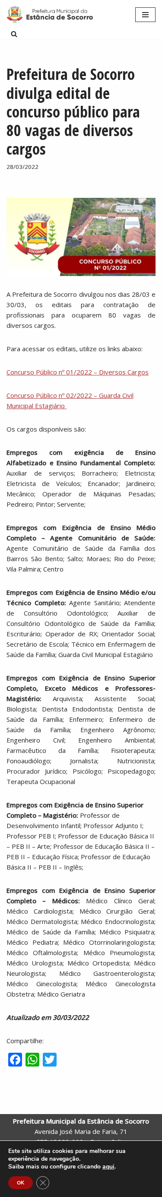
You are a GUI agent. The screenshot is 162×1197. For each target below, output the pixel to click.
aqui (108, 1167)
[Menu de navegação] (145, 14)
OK (20, 1182)
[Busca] (14, 34)
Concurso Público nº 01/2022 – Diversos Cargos (77, 372)
